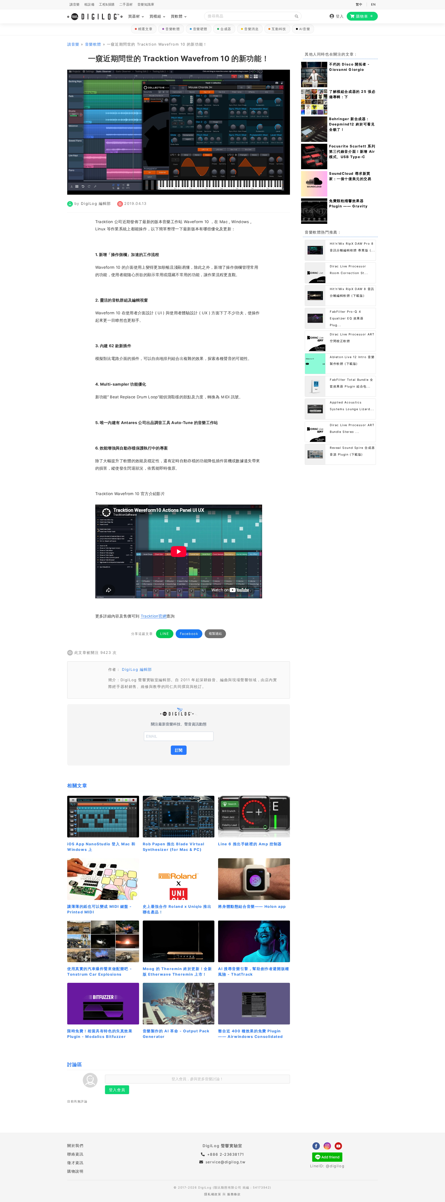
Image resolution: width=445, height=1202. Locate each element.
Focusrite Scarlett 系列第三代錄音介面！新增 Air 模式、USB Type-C (352, 151)
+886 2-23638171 (225, 1154)
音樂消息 (251, 29)
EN (373, 4)
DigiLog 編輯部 (96, 203)
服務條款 (234, 1194)
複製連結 (215, 633)
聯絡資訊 (75, 1154)
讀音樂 (75, 4)
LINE (164, 634)
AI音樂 (304, 29)
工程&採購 (107, 4)
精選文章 (145, 29)
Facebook (189, 634)
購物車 (364, 16)
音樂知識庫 (145, 4)
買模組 (156, 16)
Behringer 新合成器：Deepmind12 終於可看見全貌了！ (352, 124)
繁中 (359, 4)
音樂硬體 (200, 29)
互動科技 (279, 29)
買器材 (134, 16)
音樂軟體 (172, 29)
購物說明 (75, 1171)
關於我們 (75, 1145)
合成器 (225, 29)
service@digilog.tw (225, 1162)
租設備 (89, 4)
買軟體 (177, 16)
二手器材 (126, 4)
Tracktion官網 (154, 616)
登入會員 (117, 1089)
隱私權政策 (212, 1194)
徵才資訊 (75, 1162)
